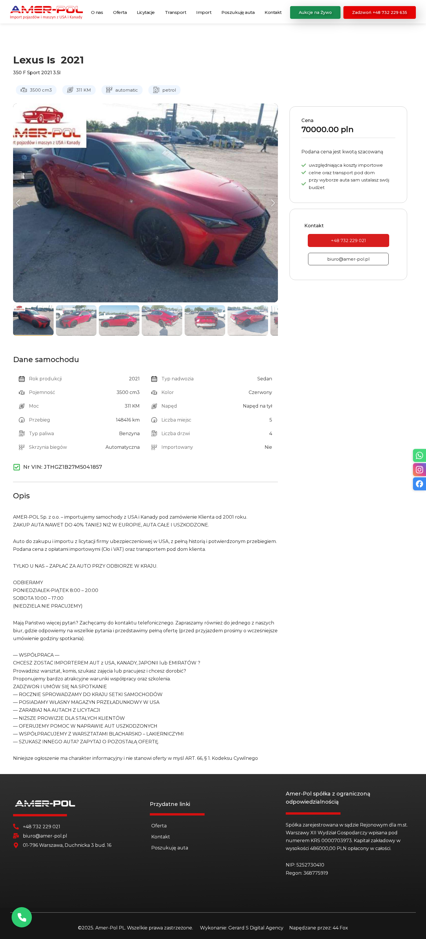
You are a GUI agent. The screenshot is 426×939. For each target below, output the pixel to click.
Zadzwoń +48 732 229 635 (379, 12)
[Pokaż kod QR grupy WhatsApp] (419, 455)
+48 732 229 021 (348, 240)
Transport (175, 12)
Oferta (120, 12)
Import (203, 12)
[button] (18, 202)
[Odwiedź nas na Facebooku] (419, 483)
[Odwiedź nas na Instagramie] (419, 469)
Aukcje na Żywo (315, 12)
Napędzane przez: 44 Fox (318, 928)
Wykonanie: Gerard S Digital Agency (241, 928)
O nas (97, 12)
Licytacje (146, 12)
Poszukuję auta (237, 12)
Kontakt (273, 12)
